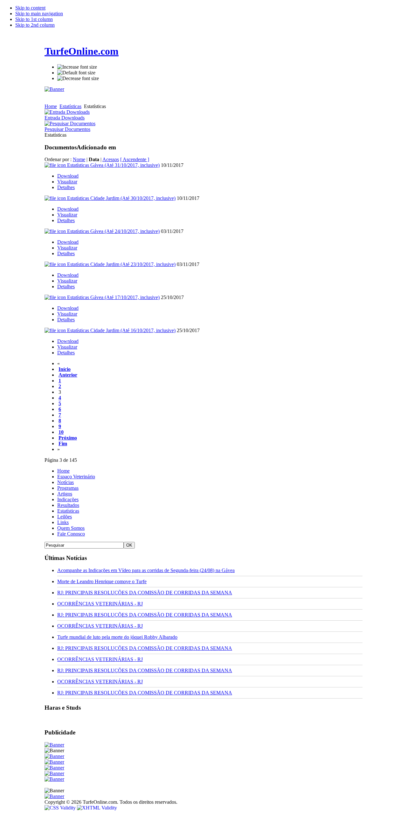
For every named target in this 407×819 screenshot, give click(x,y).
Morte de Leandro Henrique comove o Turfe (102, 581)
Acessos (110, 159)
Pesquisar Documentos (67, 129)
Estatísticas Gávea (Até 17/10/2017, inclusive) (113, 297)
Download (68, 176)
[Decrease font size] (78, 78)
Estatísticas (70, 106)
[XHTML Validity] (97, 807)
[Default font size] (76, 73)
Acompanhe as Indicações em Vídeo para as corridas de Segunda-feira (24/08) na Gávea (146, 570)
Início (65, 369)
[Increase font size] (77, 67)
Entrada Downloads (65, 117)
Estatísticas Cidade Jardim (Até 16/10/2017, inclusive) (121, 330)
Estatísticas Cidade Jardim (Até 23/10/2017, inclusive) (121, 264)
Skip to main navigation (39, 13)
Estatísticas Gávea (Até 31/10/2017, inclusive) (113, 165)
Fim (63, 443)
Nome (79, 159)
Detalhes (66, 187)
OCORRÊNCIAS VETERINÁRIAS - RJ (100, 603)
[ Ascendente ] (134, 159)
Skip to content (30, 7)
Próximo (68, 437)
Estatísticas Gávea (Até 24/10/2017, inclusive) (113, 231)
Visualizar (67, 181)
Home (51, 106)
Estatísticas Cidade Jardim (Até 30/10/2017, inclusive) (121, 198)
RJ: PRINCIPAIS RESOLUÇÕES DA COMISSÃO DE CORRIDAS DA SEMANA (144, 592)
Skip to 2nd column (35, 25)
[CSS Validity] (61, 807)
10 (61, 432)
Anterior (68, 375)
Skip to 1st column (34, 19)
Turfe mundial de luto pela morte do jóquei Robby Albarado (117, 637)
